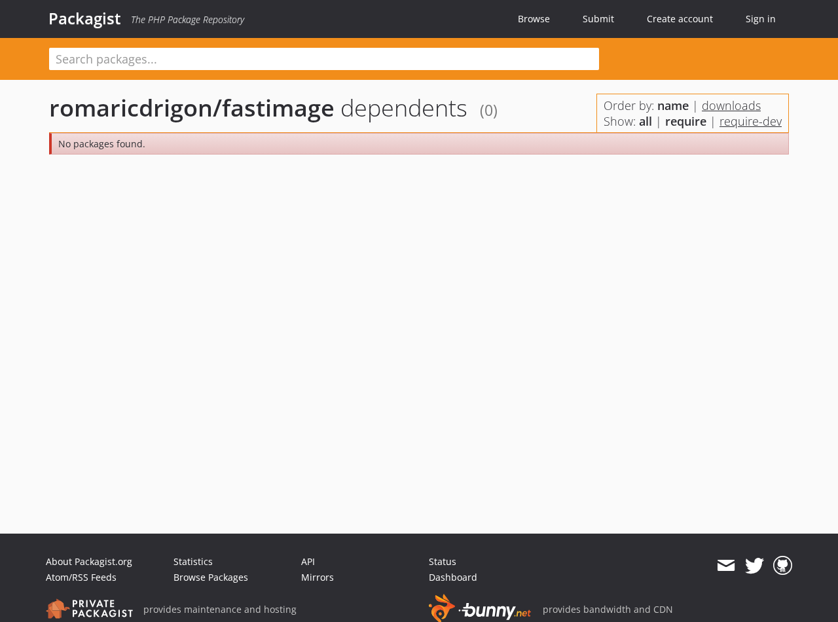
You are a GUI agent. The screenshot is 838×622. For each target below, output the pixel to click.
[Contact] (725, 565)
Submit (598, 18)
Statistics (193, 561)
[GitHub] (782, 565)
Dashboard (453, 577)
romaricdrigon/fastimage (192, 108)
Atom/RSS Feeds (81, 577)
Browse (534, 18)
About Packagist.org (89, 561)
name (673, 105)
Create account (680, 18)
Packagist (84, 18)
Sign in (761, 18)
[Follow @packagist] (754, 565)
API (308, 561)
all (645, 121)
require (685, 121)
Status (442, 561)
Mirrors (317, 577)
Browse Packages (210, 577)
